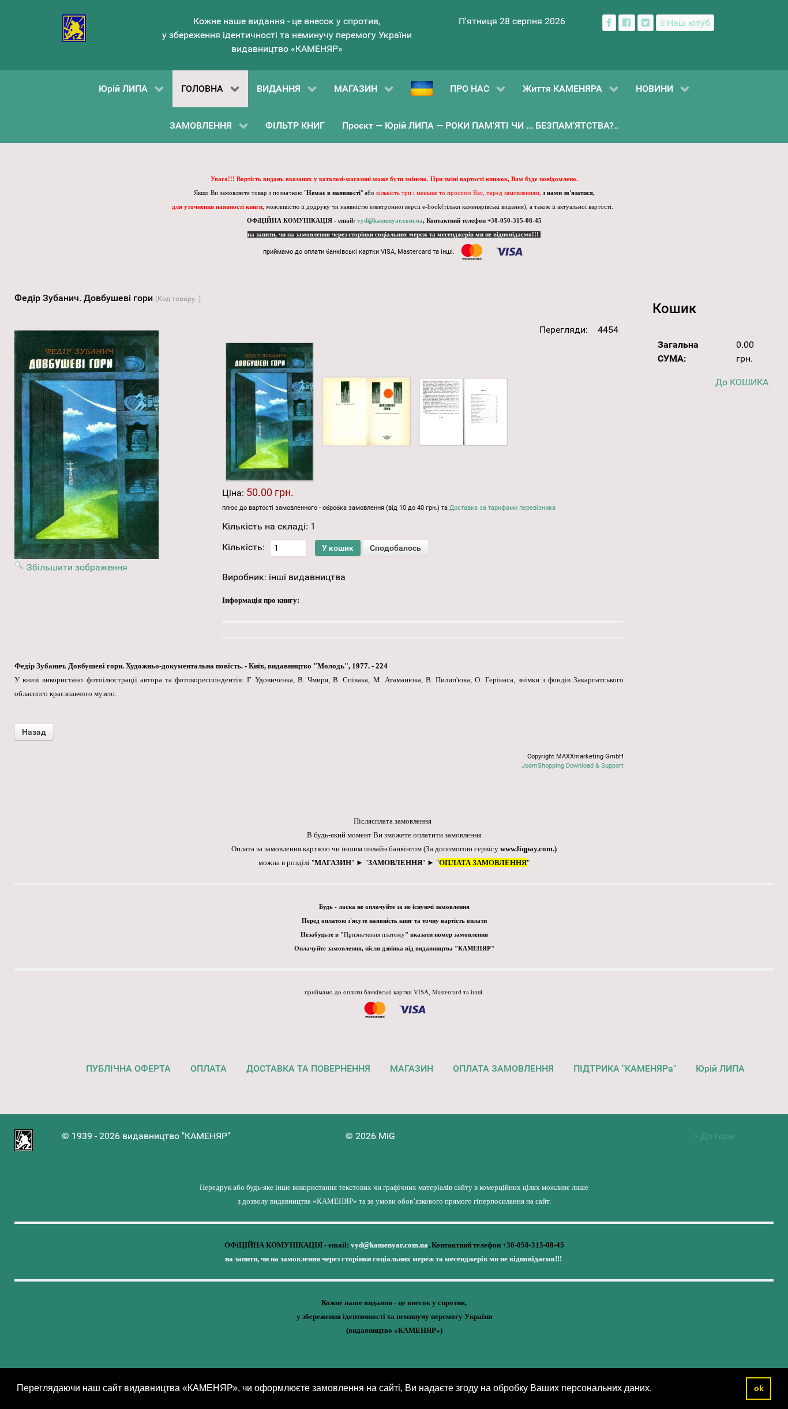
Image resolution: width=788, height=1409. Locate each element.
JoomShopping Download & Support (572, 765)
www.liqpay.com (526, 848)
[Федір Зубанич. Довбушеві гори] (269, 412)
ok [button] (759, 1388)
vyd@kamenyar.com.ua (390, 220)
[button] (656, 1389)
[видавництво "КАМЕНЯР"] (74, 27)
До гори (716, 1135)
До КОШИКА (741, 382)
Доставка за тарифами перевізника (502, 508)
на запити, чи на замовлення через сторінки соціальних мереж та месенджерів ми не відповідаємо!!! (394, 234)
